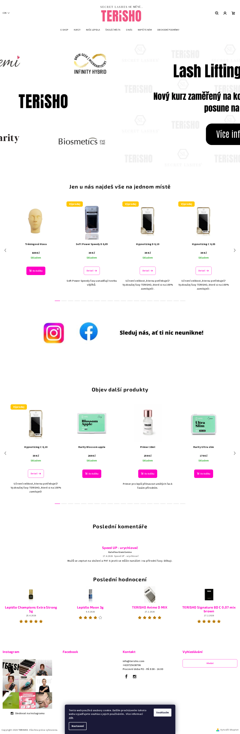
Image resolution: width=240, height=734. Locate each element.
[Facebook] (126, 676)
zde (71, 717)
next (234, 250)
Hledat (210, 663)
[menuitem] (64, 30)
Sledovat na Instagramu (30, 713)
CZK (5, 13)
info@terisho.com (133, 661)
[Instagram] (134, 676)
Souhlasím (162, 712)
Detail (90, 270)
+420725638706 (132, 665)
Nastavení (78, 726)
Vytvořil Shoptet (229, 730)
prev (5, 250)
